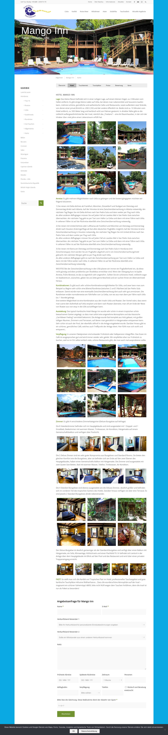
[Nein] (165, 729)
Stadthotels (29, 114)
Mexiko (23, 175)
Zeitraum (105, 674)
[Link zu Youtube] (138, 2)
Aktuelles (121, 2)
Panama (24, 158)
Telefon (105, 687)
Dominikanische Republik (30, 183)
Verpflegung (85, 687)
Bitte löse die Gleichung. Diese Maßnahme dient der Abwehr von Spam (87, 700)
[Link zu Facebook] (134, 2)
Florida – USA (25, 179)
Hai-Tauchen (29, 124)
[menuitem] (90, 1)
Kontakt (128, 2)
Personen (128, 674)
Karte (27, 133)
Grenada (24, 171)
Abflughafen (62, 687)
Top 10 (27, 101)
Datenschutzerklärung (89, 731)
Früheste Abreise (64, 674)
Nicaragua (24, 154)
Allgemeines (29, 128)
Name (60, 606)
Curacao (24, 146)
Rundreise (28, 119)
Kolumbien (25, 162)
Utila (26, 110)
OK (73, 731)
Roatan (27, 105)
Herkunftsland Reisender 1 (68, 619)
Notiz (59, 644)
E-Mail (105, 606)
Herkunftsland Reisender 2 (68, 632)
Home (90, 2)
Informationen (110, 2)
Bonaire (23, 142)
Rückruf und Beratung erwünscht (135, 688)
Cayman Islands (26, 166)
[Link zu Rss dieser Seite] (145, 2)
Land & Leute (25, 92)
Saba (22, 150)
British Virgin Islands (28, 187)
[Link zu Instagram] (142, 2)
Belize (23, 137)
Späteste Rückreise (87, 674)
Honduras (24, 96)
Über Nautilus (98, 2)
